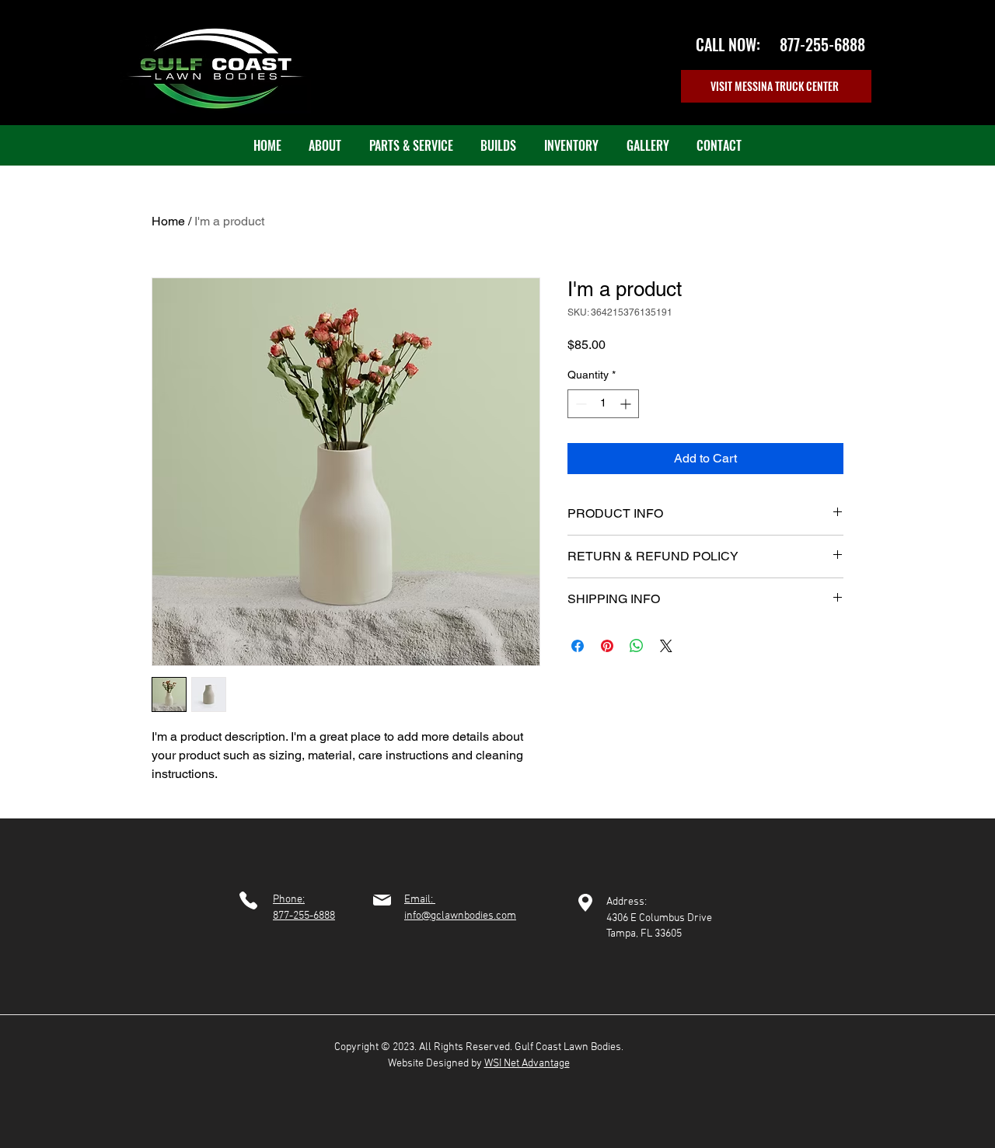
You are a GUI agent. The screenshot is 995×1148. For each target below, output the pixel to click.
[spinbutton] (603, 403)
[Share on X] (666, 646)
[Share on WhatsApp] (636, 646)
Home (168, 221)
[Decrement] (579, 403)
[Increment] (627, 403)
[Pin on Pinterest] (607, 646)
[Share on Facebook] (577, 646)
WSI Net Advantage (527, 1063)
